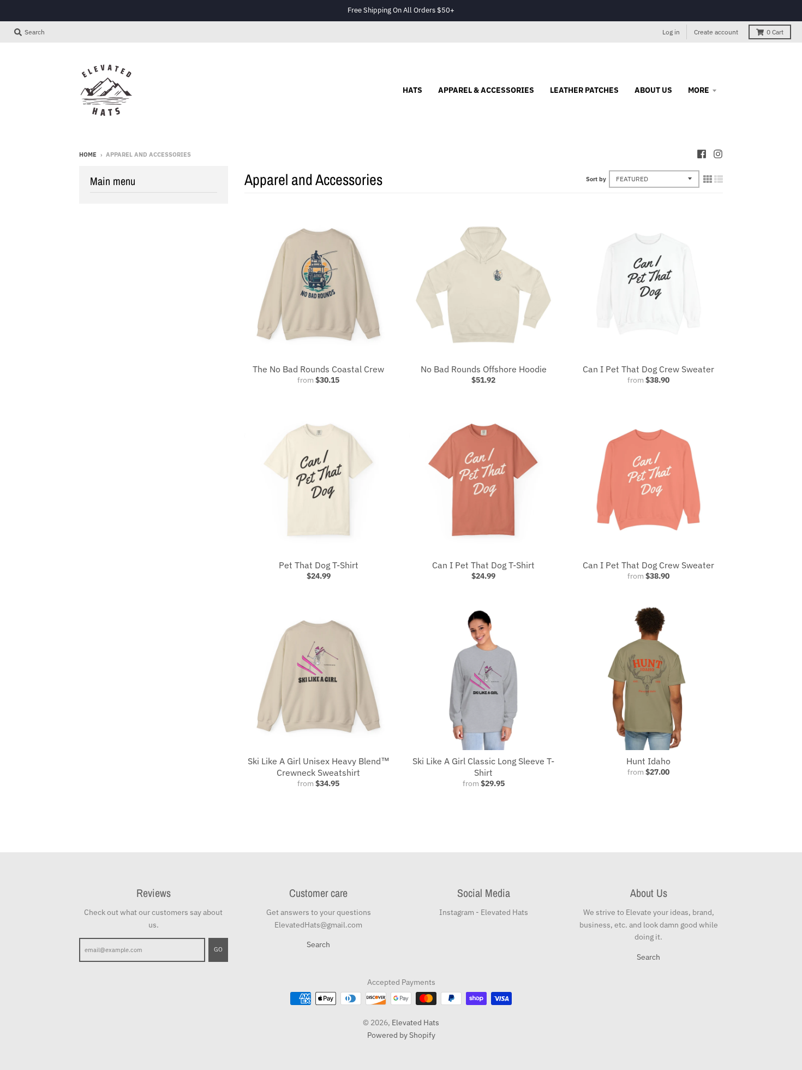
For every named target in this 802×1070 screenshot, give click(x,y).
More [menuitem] (698, 90)
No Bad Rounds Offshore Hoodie (484, 369)
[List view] (718, 179)
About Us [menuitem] (653, 90)
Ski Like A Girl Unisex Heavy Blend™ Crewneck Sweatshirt (319, 767)
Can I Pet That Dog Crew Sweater (648, 369)
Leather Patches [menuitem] (584, 90)
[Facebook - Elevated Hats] (702, 154)
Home (88, 154)
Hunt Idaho (648, 761)
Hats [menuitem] (412, 90)
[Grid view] (707, 179)
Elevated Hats (415, 1022)
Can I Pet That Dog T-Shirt (483, 565)
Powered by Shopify (401, 1035)
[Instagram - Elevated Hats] (718, 154)
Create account (716, 32)
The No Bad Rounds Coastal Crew (318, 369)
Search (318, 944)
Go (218, 949)
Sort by (596, 179)
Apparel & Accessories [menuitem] (486, 90)
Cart (775, 32)
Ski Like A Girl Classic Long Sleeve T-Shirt (483, 767)
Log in (671, 32)
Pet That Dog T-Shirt (318, 565)
